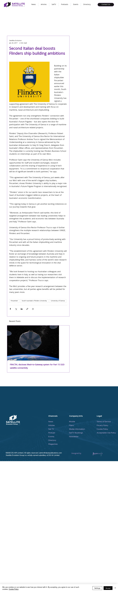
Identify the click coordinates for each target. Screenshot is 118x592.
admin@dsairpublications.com (50, 453)
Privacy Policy (102, 425)
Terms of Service (104, 421)
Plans (71, 425)
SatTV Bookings (76, 433)
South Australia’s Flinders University (34, 301)
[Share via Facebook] (10, 309)
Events (51, 436)
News (50, 421)
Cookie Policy (102, 429)
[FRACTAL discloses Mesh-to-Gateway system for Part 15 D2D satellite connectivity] (38, 343)
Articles (51, 425)
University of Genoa (58, 301)
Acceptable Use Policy (106, 433)
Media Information (77, 429)
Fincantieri (14, 301)
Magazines (53, 444)
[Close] (115, 588)
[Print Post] (33, 309)
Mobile (72, 421)
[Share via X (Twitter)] (16, 309)
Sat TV (51, 429)
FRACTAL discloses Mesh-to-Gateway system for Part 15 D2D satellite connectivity (37, 366)
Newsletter (73, 436)
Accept (108, 588)
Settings (97, 588)
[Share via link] (27, 309)
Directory (52, 440)
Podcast (51, 433)
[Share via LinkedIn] (22, 309)
